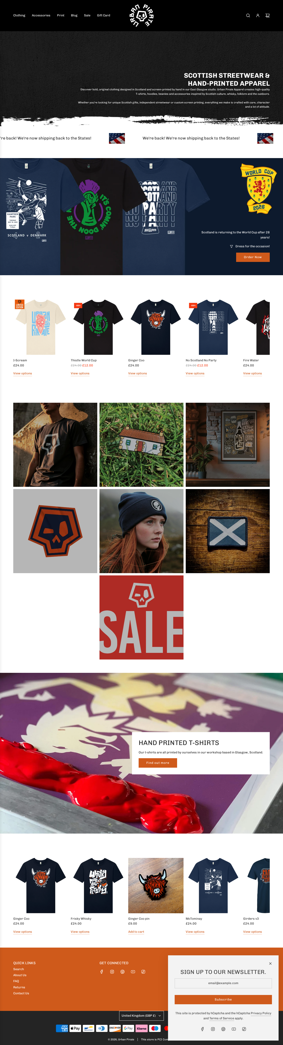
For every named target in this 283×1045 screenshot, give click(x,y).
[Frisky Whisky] (98, 885)
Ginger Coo (136, 360)
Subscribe (223, 999)
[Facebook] (102, 972)
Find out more (157, 763)
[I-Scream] (41, 327)
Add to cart (136, 932)
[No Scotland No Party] (213, 327)
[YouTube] (133, 972)
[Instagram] (112, 972)
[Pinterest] (122, 972)
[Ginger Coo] (156, 327)
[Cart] (267, 15)
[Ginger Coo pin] (156, 885)
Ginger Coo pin (138, 919)
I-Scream (20, 360)
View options (22, 373)
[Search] (248, 15)
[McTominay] (213, 885)
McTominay (194, 919)
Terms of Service (221, 1018)
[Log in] (258, 15)
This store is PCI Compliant (158, 1039)
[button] (18, 338)
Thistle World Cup (84, 360)
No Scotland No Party (201, 360)
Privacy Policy (261, 1013)
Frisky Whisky (81, 919)
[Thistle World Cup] (98, 327)
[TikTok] (143, 972)
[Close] (270, 963)
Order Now (253, 257)
